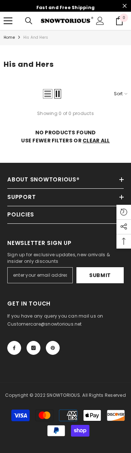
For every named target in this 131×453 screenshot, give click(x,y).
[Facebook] (14, 348)
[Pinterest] (53, 348)
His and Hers (35, 37)
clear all (96, 140)
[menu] (8, 20)
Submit (100, 275)
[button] (47, 94)
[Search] (28, 20)
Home (9, 37)
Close (124, 6)
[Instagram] (33, 348)
